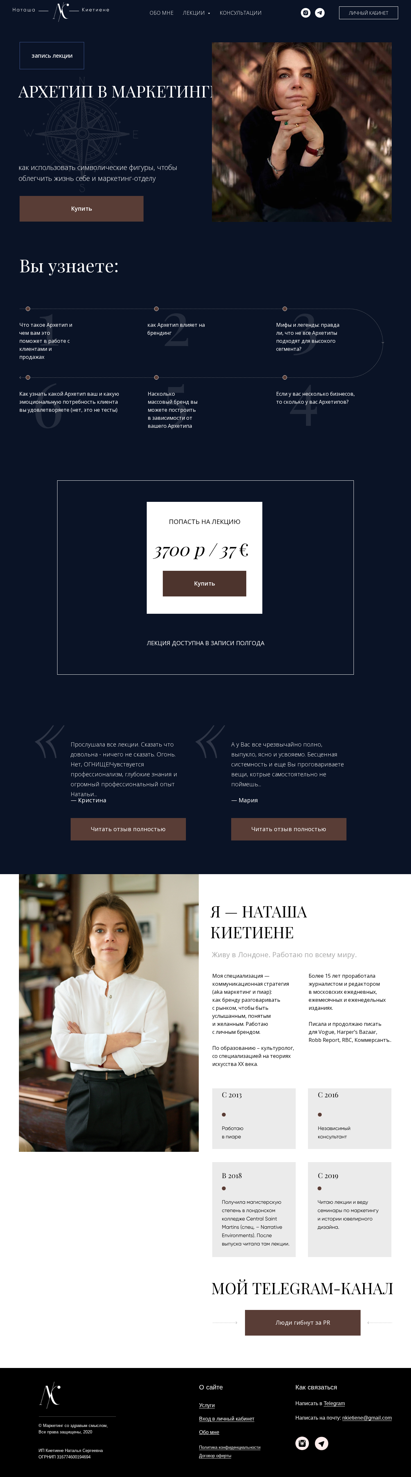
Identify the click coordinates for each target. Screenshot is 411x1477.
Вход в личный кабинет (226, 1419)
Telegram (334, 1403)
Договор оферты (215, 1455)
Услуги (207, 1405)
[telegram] (320, 13)
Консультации (241, 12)
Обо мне (161, 12)
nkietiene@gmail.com (367, 1418)
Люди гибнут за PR (303, 1322)
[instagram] (305, 13)
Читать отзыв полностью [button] (128, 829)
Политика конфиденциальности (229, 1447)
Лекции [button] (194, 12)
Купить (81, 208)
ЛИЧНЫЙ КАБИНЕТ (368, 13)
